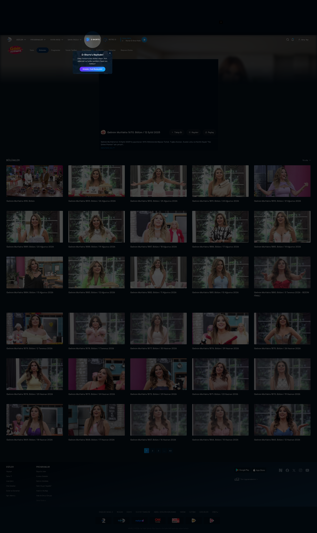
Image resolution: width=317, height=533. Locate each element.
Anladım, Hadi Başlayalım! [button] (92, 69)
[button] (109, 53)
